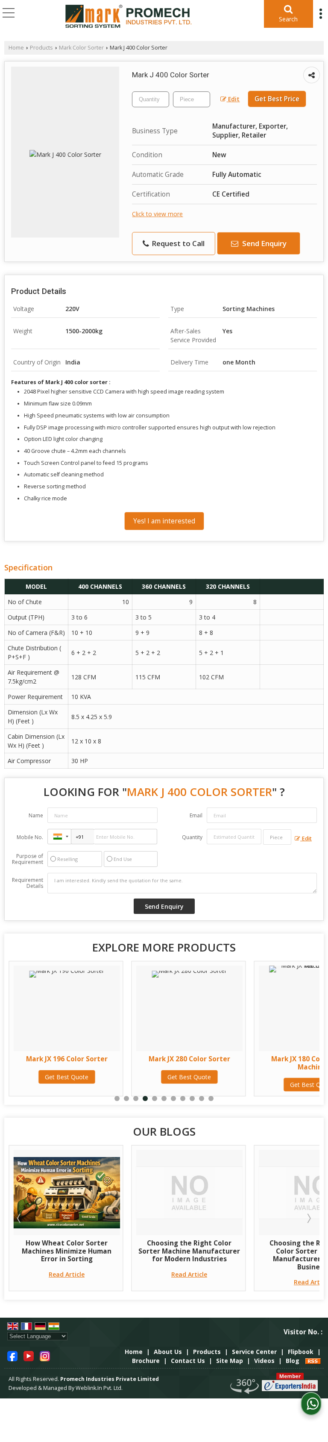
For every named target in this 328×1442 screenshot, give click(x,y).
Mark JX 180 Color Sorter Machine (203, 1062)
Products (41, 47)
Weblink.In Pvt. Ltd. (99, 1388)
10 (201, 1098)
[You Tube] (28, 1355)
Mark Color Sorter (81, 47)
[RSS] (313, 1361)
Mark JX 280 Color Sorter (80, 1058)
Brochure (146, 1361)
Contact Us (188, 1361)
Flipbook (300, 1352)
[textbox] (191, 99)
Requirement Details (27, 883)
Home (16, 47)
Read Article (81, 1274)
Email (196, 815)
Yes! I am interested (164, 521)
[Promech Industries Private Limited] (128, 17)
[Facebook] (12, 1355)
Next (308, 1218)
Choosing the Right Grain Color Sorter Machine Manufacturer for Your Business (203, 1255)
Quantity (192, 837)
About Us (168, 1352)
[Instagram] (45, 1355)
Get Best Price (277, 98)
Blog (292, 1361)
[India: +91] (59, 836)
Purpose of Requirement (27, 859)
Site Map (229, 1361)
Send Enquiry (263, 243)
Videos (264, 1361)
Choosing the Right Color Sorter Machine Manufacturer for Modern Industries (81, 1251)
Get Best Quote (80, 1077)
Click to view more (157, 214)
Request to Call (177, 243)
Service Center (254, 1352)
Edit (233, 99)
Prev (19, 1218)
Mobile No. (30, 837)
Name (36, 815)
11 (211, 1098)
